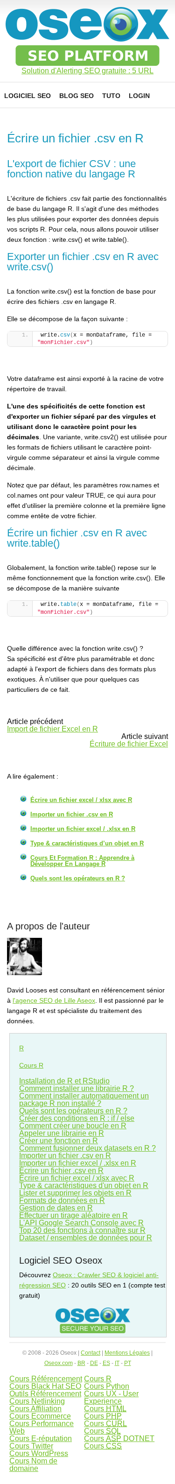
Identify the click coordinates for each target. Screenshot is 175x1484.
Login (139, 95)
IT (117, 1363)
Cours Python (106, 1386)
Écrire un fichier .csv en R (61, 1171)
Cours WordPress (38, 1453)
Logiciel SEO (27, 95)
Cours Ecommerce (40, 1416)
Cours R (31, 1065)
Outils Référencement (45, 1394)
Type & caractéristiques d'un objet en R (83, 1185)
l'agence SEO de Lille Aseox (54, 1000)
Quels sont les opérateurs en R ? (77, 878)
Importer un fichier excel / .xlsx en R (82, 828)
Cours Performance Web (41, 1427)
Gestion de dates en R (56, 1208)
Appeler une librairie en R (61, 1133)
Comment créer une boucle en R (72, 1126)
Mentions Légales (127, 1353)
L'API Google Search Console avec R (81, 1223)
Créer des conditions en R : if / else (76, 1118)
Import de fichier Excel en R (52, 729)
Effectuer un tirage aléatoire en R (73, 1215)
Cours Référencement (45, 1379)
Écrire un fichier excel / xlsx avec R (81, 799)
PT (127, 1363)
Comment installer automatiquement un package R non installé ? (84, 1099)
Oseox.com (58, 1363)
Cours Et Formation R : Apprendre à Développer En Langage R (82, 860)
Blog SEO (76, 95)
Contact (90, 1353)
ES (106, 1363)
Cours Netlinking (37, 1401)
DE (94, 1363)
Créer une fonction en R (58, 1141)
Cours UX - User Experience (111, 1397)
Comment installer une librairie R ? (76, 1088)
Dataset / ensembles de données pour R (85, 1238)
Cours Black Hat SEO (45, 1386)
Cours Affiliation (35, 1409)
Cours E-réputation (40, 1438)
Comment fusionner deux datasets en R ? (87, 1148)
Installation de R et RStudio (64, 1081)
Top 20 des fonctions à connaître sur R (82, 1230)
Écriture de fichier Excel (129, 744)
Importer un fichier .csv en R (71, 814)
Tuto (111, 95)
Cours (105, 1409)
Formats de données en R (62, 1200)
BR (81, 1363)
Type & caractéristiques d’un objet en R (87, 843)
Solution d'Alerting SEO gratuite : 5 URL (87, 71)
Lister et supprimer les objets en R (75, 1193)
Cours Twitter (31, 1446)
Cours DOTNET (119, 1438)
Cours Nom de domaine (33, 1464)
